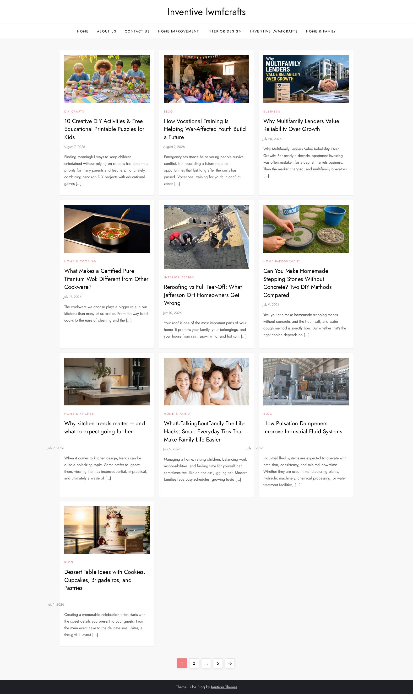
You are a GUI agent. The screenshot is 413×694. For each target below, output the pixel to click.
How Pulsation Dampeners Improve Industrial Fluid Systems (302, 427)
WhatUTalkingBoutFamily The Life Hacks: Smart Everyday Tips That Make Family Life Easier (204, 431)
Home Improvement (178, 31)
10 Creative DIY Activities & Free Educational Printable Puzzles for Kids (104, 129)
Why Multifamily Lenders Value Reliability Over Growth (301, 125)
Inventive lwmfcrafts (207, 12)
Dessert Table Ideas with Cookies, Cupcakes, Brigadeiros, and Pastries (104, 580)
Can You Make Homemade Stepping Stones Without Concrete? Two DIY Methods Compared (297, 283)
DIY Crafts (74, 112)
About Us (106, 31)
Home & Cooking (80, 262)
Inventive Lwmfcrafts (274, 31)
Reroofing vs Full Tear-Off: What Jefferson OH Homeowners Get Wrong (203, 295)
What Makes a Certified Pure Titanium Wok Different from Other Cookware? (106, 279)
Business (271, 112)
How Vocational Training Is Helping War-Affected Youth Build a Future (205, 129)
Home (83, 31)
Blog (168, 112)
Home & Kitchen (79, 414)
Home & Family (321, 31)
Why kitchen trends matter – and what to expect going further (104, 427)
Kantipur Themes (224, 687)
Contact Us (137, 31)
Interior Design (224, 31)
